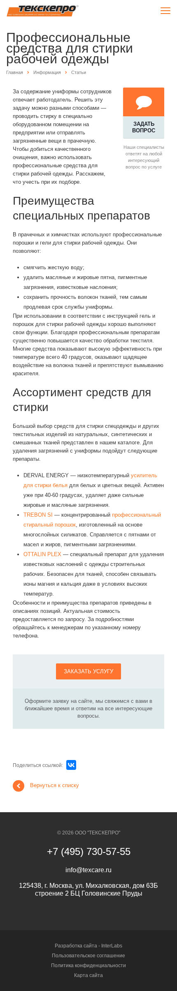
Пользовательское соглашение (88, 956)
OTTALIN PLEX (42, 554)
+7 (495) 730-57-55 (88, 851)
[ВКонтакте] (71, 765)
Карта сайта (88, 975)
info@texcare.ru (88, 869)
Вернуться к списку (54, 785)
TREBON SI (38, 515)
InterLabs (111, 946)
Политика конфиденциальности (88, 965)
